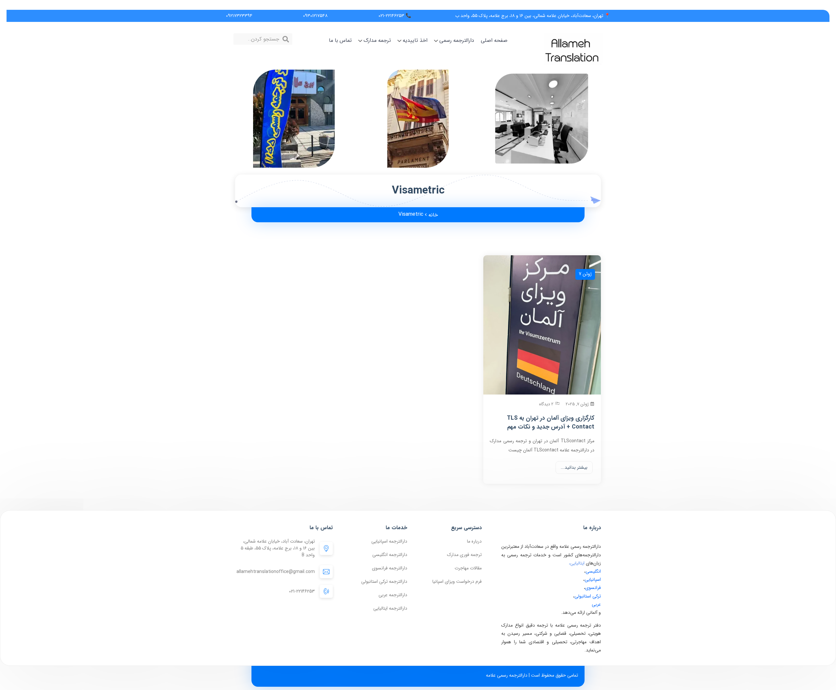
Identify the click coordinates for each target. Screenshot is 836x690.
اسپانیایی (593, 579)
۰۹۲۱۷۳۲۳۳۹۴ (239, 15)
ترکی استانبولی (587, 596)
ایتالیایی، (577, 563)
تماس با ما (340, 40)
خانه (433, 215)
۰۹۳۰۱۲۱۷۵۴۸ (315, 15)
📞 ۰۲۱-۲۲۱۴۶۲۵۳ (394, 15)
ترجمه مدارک (377, 40)
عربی (596, 604)
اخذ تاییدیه (415, 40)
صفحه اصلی (494, 40)
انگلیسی (593, 571)
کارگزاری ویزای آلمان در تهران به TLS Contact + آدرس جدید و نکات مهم (550, 422)
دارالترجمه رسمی (456, 40)
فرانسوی (593, 587)
